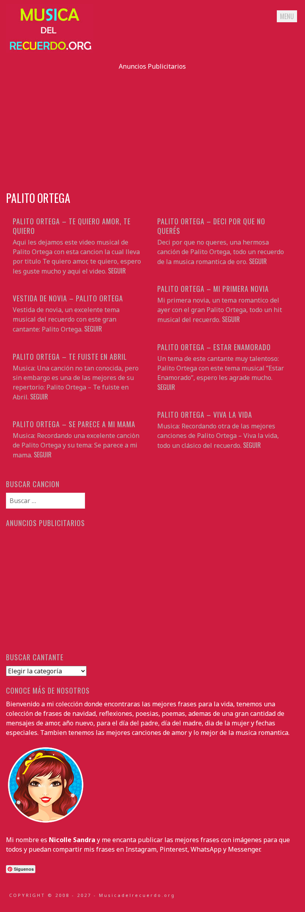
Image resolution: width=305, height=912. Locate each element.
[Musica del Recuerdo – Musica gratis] (49, 50)
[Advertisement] (152, 126)
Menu (287, 16)
